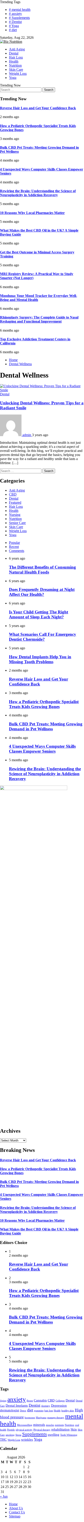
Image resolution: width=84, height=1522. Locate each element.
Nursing (14, 515)
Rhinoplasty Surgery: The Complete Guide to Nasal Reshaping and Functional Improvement (39, 319)
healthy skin (67, 1410)
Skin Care (16, 69)
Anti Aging (17, 49)
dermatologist (9, 1410)
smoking (10, 1435)
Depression (59, 1405)
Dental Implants (17, 1405)
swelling (53, 1434)
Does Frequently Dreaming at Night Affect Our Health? (42, 592)
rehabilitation (60, 1429)
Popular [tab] (14, 543)
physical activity (24, 1430)
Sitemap (14, 1516)
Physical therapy (41, 1430)
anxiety (16, 1399)
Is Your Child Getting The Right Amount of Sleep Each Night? (38, 614)
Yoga (12, 78)
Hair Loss (16, 57)
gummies (38, 1410)
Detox (23, 1410)
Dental (13, 53)
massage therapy (55, 1417)
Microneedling (24, 1425)
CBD (13, 494)
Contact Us (17, 1512)
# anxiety (15, 14)
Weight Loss (18, 73)
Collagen (60, 1400)
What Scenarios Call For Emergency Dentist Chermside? (42, 637)
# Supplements (19, 18)
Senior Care (17, 523)
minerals (39, 1424)
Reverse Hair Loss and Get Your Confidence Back (38, 108)
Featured (15, 502)
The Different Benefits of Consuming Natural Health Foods (42, 569)
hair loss (48, 1410)
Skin (74, 1429)
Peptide (11, 1430)
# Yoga (14, 26)
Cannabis (40, 1400)
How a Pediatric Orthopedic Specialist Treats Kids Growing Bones (44, 704)
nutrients (59, 1425)
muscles (50, 1425)
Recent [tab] (14, 547)
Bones (30, 1400)
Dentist (34, 1405)
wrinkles (27, 1439)
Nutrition (15, 65)
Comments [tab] (16, 551)
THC (3, 1439)
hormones (30, 1417)
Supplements (34, 1434)
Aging (3, 1400)
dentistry (45, 1406)
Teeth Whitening (68, 1435)
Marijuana (41, 1417)
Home (13, 1504)
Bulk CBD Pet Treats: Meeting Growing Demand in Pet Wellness (45, 726)
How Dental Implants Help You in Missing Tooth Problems (40, 659)
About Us (16, 1508)
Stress (18, 1435)
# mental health (19, 9)
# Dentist (15, 22)
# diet (13, 30)
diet (30, 1410)
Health (13, 61)
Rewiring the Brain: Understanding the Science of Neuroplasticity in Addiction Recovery (38, 193)
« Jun (4, 1496)
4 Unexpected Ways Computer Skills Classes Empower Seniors (42, 749)
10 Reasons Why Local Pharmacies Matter (32, 213)
